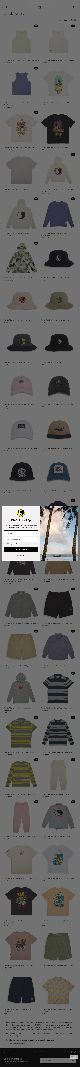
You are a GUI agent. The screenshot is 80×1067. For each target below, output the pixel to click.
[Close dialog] (76, 509)
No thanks (21, 556)
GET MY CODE (21, 549)
